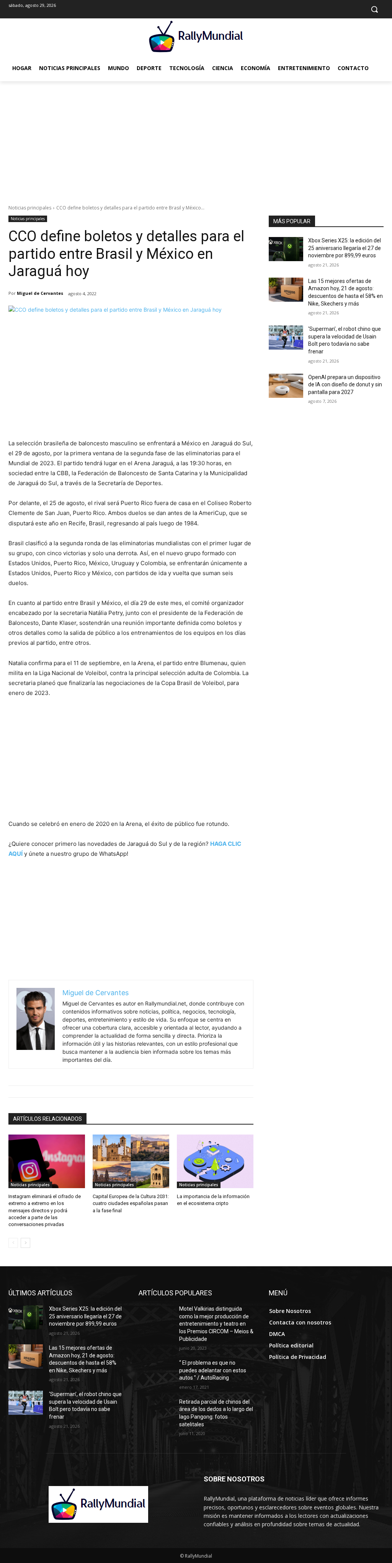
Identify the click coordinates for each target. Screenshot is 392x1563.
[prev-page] (13, 1243)
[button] (374, 9)
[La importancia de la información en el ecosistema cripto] (215, 1161)
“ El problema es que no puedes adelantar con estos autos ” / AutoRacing (212, 1370)
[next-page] (25, 1243)
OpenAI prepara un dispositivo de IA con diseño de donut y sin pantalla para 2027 (345, 384)
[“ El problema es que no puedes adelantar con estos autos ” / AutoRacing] (156, 1371)
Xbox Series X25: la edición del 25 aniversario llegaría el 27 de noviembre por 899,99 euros (344, 247)
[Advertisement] (196, 138)
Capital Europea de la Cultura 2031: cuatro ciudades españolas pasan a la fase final (131, 1203)
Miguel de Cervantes (40, 293)
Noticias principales (29, 207)
